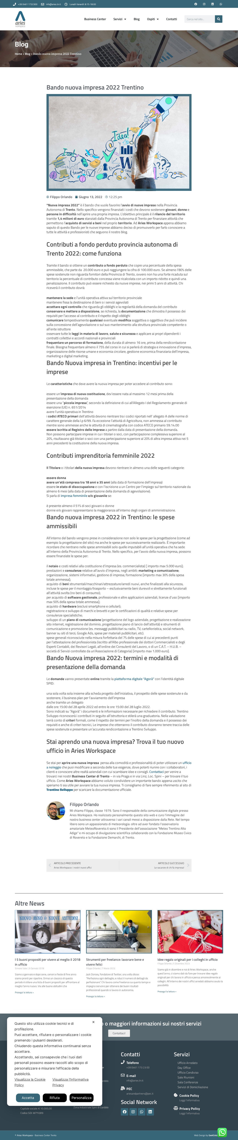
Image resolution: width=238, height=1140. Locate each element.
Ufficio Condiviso (188, 1072)
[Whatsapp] (221, 4)
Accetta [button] (28, 1098)
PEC (129, 1088)
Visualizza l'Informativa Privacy (70, 1082)
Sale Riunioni (186, 1077)
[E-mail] (123, 1075)
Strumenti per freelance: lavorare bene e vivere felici (115, 962)
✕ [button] (93, 1022)
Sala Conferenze (188, 1082)
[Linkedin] (212, 4)
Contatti (171, 19)
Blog (137, 19)
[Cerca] (218, 19)
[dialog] (54, 1061)
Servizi (117, 19)
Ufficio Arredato (187, 1063)
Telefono (132, 1062)
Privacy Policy (189, 1108)
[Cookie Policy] (176, 1095)
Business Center (95, 19)
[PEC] (123, 1088)
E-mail (131, 1075)
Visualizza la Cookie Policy (30, 1082)
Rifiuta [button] (55, 1098)
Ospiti (151, 19)
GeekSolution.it (216, 1135)
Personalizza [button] (81, 1098)
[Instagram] (204, 4)
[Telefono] (123, 1062)
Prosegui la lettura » (24, 992)
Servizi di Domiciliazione (193, 1087)
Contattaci (156, 771)
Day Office (184, 1067)
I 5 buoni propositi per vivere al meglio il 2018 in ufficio (47, 962)
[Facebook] (196, 4)
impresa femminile (74, 495)
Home (18, 54)
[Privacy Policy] (176, 1108)
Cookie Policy (189, 1095)
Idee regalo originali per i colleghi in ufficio (187, 959)
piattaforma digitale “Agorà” (134, 678)
